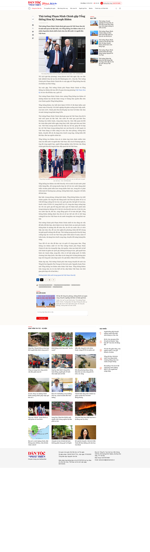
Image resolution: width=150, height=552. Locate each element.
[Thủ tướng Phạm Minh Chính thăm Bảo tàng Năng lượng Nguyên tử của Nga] (94, 52)
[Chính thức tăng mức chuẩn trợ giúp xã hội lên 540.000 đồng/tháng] (85, 385)
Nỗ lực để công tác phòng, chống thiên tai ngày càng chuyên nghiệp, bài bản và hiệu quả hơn (71, 297)
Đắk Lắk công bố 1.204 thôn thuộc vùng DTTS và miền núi (85, 349)
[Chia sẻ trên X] (33, 28)
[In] (49, 279)
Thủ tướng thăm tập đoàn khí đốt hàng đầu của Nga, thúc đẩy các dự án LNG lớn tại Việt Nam (106, 62)
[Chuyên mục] (120, 8)
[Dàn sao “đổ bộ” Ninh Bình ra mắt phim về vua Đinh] (38, 409)
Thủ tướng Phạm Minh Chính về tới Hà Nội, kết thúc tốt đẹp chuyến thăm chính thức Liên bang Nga (106, 43)
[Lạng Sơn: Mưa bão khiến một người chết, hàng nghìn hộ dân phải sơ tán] (62, 409)
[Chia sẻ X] (41, 279)
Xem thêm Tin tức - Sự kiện (37, 328)
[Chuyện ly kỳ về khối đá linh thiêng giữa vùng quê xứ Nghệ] (62, 432)
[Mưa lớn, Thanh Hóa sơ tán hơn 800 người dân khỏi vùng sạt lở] (38, 339)
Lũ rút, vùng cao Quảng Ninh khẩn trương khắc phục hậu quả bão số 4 (38, 395)
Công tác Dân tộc (37, 8)
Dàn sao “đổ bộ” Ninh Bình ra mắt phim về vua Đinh (38, 418)
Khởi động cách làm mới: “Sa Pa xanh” (62, 349)
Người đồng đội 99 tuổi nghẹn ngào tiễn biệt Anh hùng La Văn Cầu (111, 333)
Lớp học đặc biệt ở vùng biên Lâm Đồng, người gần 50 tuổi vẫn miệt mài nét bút (61, 372)
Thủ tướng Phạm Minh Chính (45, 285)
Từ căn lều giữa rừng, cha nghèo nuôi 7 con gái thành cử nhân (112, 350)
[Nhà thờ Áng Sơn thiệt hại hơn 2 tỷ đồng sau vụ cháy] (85, 409)
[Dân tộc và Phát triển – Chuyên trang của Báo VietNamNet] (34, 3)
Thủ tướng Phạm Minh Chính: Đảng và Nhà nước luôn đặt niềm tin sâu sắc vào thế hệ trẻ (106, 34)
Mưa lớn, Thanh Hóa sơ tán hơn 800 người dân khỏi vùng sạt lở (38, 349)
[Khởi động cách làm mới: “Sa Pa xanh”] (62, 339)
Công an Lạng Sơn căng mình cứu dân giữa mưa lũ (38, 371)
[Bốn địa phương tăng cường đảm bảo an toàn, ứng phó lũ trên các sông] (85, 361)
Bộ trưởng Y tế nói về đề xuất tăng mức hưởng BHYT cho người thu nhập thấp (111, 368)
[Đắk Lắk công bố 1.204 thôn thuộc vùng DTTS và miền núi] (85, 339)
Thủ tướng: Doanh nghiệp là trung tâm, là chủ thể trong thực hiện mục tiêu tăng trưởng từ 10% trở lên (106, 24)
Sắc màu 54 (73, 8)
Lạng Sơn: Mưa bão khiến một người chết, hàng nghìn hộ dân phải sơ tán (62, 419)
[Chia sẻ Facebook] (33, 25)
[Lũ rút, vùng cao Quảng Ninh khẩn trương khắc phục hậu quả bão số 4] (38, 385)
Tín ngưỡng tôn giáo (49, 8)
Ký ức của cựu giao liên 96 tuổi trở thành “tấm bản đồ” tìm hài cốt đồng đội (112, 341)
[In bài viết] (33, 35)
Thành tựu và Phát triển (101, 8)
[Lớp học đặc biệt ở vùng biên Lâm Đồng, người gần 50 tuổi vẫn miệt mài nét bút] (62, 361)
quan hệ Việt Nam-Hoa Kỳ (45, 286)
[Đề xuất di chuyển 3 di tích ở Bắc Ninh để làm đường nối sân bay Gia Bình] (85, 432)
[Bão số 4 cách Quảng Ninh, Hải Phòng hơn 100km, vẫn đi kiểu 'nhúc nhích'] (38, 432)
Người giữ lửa (83, 8)
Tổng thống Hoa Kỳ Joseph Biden (62, 285)
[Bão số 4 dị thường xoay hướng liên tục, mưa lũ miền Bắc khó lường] (62, 385)
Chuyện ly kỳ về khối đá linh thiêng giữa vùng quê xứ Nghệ (61, 442)
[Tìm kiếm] (116, 8)
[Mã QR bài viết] (33, 38)
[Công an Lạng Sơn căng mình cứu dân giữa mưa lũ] (38, 361)
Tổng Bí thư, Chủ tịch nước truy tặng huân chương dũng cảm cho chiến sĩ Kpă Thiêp (111, 359)
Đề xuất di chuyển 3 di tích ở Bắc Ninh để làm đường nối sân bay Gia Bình (85, 443)
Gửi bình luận (42, 318)
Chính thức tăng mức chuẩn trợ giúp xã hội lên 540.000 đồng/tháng (85, 395)
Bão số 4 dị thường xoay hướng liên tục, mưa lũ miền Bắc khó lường (62, 395)
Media (90, 8)
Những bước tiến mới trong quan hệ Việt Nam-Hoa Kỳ (57, 275)
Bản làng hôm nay (63, 8)
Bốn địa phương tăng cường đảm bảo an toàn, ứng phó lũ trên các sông (84, 372)
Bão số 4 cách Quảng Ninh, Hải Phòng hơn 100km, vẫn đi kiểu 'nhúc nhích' (38, 443)
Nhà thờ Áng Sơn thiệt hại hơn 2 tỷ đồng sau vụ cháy (85, 418)
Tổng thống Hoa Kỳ (57, 286)
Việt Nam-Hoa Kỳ (76, 285)
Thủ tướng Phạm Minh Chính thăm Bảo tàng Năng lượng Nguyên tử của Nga (106, 52)
